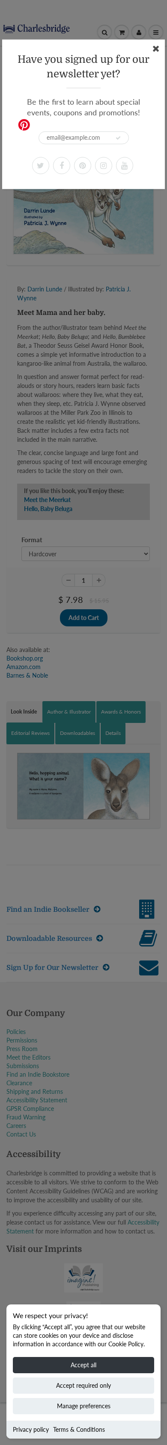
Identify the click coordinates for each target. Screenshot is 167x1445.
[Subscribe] (118, 138)
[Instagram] (103, 165)
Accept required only (83, 1385)
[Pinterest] (82, 165)
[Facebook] (61, 165)
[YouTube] (124, 165)
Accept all (83, 1365)
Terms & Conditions (79, 1429)
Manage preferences (83, 1406)
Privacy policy (31, 1429)
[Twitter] (40, 165)
